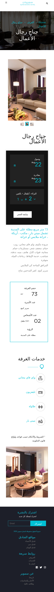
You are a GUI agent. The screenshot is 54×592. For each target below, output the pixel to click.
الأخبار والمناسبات (27, 581)
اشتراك (38, 524)
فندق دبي (31, 544)
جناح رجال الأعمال (34, 139)
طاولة (32, 406)
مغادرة (37, 175)
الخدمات (32, 561)
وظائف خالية (29, 584)
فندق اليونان (30, 547)
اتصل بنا (32, 564)
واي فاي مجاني (26, 377)
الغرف (30, 22)
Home (42, 22)
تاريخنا (31, 578)
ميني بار (30, 420)
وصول (37, 159)
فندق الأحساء (30, 541)
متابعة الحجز (22, 214)
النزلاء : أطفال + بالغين (26, 193)
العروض (32, 558)
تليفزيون (30, 392)
